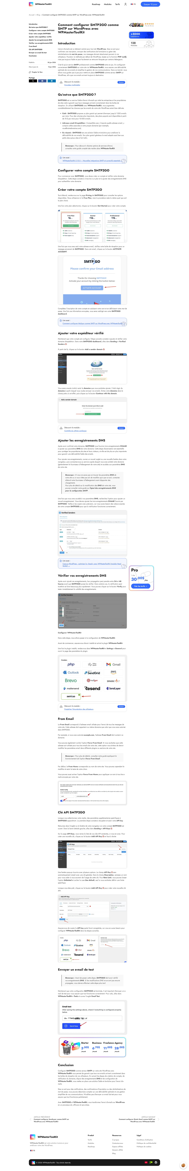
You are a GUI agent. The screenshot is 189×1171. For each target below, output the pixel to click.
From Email (33, 46)
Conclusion (33, 56)
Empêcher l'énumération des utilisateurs (78, 709)
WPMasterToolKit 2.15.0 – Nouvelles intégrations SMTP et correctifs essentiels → (93, 160)
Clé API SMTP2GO (35, 49)
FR (134, 4)
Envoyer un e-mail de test (37, 53)
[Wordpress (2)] (156, 1162)
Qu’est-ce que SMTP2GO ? (38, 27)
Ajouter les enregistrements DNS (40, 40)
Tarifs (117, 4)
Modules (107, 4)
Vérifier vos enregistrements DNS (41, 43)
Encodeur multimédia (72, 85)
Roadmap (96, 4)
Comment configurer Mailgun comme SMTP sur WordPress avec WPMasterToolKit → (94, 323)
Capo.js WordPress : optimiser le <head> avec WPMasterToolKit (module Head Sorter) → (92, 565)
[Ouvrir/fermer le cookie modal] (183, 1165)
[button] (33, 80)
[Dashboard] (125, 4)
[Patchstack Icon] (151, 1162)
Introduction (33, 24)
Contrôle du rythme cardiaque (75, 430)
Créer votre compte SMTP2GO (40, 33)
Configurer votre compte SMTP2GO (41, 30)
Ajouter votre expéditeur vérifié (40, 37)
